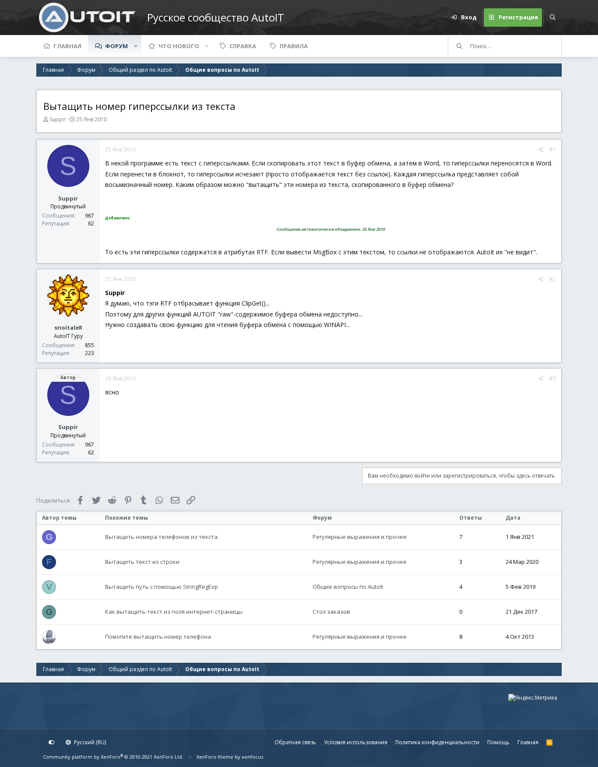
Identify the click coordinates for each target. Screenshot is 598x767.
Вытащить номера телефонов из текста (161, 537)
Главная (67, 46)
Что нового (178, 46)
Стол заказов (331, 612)
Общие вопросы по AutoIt (348, 587)
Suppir (57, 119)
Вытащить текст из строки (142, 562)
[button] (135, 46)
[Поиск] (552, 17)
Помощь (498, 742)
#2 (552, 279)
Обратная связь (295, 742)
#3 (552, 378)
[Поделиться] (540, 149)
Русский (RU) (89, 742)
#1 (552, 149)
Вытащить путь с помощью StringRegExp (161, 587)
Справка (242, 46)
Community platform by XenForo (113, 756)
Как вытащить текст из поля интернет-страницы (174, 612)
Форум (116, 46)
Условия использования (355, 742)
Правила (294, 46)
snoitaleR (68, 327)
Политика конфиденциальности (437, 742)
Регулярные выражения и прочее (360, 537)
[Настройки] (51, 742)
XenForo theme (215, 756)
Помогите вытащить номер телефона (158, 636)
